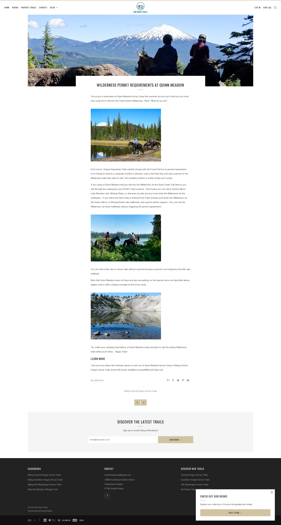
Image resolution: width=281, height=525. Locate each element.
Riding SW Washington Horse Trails (44, 484)
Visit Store (234, 512)
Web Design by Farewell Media (40, 511)
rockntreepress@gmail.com (117, 475)
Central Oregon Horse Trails (194, 475)
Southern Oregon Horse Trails (195, 479)
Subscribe (174, 439)
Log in (258, 7)
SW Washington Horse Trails (194, 484)
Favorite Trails (28, 7)
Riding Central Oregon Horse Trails (140, 391)
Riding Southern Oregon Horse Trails (45, 479)
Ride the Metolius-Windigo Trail (42, 489)
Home (7, 7)
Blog (52, 7)
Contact (43, 7)
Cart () (267, 7)
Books (15, 7)
